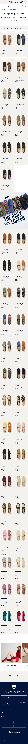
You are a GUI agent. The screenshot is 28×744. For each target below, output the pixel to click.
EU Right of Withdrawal (7, 742)
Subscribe (23, 702)
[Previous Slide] (2, 2)
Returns (8, 726)
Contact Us (20, 726)
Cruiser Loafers (6, 23)
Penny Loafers (17, 23)
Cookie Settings (21, 740)
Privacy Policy (5, 740)
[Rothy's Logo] (5, 6)
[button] (19, 6)
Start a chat (8, 722)
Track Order (20, 722)
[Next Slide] (26, 2)
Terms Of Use (13, 740)
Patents (17, 738)
